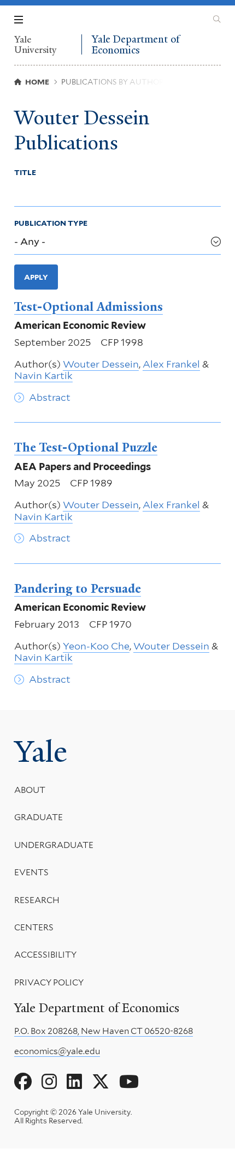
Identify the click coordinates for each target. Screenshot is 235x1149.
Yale (40, 752)
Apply (36, 277)
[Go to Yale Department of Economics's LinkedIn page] (74, 1082)
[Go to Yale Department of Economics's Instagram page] (49, 1082)
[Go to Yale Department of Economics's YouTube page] (129, 1082)
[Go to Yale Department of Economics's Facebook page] (23, 1082)
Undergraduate (53, 845)
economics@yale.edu (57, 1051)
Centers (34, 927)
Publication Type (50, 223)
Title (25, 172)
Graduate (38, 817)
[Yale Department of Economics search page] (217, 19)
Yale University (35, 44)
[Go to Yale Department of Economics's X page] (100, 1082)
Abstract (49, 397)
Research (37, 900)
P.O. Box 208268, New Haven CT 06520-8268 (103, 1031)
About (29, 790)
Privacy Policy (49, 982)
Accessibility (45, 954)
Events (31, 872)
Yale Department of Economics (135, 44)
